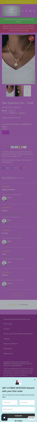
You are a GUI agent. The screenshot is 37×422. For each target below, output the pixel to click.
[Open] (4, 418)
